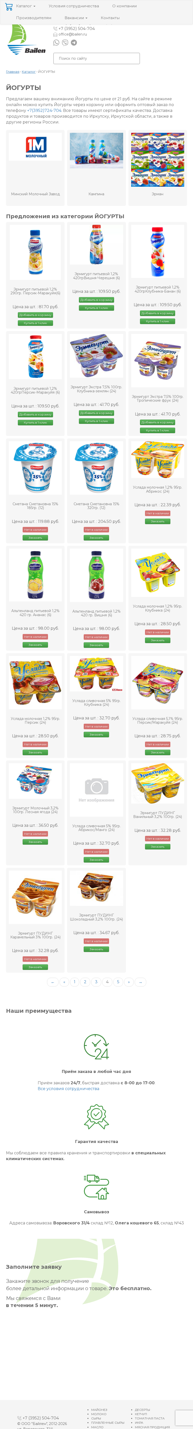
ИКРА (139, 1422)
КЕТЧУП (141, 1414)
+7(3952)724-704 (44, 110)
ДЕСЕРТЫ (142, 1410)
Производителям (33, 17)
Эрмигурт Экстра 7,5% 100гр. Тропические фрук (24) (157, 399)
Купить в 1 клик (35, 323)
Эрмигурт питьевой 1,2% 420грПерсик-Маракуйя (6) (35, 391)
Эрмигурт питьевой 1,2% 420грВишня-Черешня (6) (96, 276)
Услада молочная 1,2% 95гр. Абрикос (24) (157, 489)
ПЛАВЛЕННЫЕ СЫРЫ (107, 1422)
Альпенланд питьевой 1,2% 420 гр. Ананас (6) (35, 613)
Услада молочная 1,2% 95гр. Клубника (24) (157, 608)
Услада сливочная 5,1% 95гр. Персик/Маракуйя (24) (157, 721)
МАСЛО (97, 1427)
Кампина (96, 194)
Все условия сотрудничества (68, 1088)
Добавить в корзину (35, 315)
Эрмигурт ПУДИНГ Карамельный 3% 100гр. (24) (35, 935)
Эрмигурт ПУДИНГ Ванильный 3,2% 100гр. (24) (157, 815)
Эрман (157, 194)
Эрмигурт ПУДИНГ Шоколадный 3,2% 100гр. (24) (96, 917)
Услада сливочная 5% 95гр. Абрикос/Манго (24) (96, 828)
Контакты (110, 17)
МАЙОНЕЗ (99, 1410)
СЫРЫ (96, 1418)
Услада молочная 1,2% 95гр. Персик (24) (35, 721)
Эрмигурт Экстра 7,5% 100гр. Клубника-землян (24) (96, 389)
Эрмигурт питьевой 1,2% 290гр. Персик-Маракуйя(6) (35, 291)
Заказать (35, 537)
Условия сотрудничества (74, 6)
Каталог (24, 6)
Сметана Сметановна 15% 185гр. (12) (35, 506)
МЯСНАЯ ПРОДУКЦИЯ (152, 1427)
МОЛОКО (99, 1414)
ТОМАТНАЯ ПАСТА (150, 1418)
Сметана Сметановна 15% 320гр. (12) (96, 506)
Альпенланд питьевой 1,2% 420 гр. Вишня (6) (96, 613)
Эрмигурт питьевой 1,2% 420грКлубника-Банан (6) (158, 289)
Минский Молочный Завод (35, 194)
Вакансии (75, 17)
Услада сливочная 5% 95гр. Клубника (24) (96, 703)
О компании (124, 6)
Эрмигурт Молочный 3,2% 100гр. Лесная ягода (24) (35, 810)
